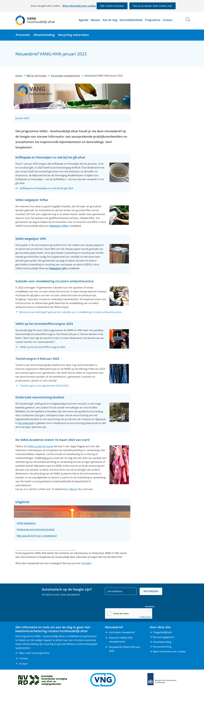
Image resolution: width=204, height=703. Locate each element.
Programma (152, 20)
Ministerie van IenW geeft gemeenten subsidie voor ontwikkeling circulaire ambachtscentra (70, 312)
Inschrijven (150, 591)
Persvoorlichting (162, 646)
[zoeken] (188, 19)
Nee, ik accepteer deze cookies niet (152, 5)
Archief (23, 663)
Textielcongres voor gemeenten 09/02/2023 (44, 385)
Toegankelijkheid (162, 632)
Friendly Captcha (145, 617)
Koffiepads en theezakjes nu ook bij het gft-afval (46, 188)
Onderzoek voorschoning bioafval (36, 529)
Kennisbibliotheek (131, 20)
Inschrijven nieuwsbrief (122, 632)
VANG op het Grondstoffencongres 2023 (42, 347)
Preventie (23, 35)
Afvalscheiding (44, 35)
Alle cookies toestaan (112, 5)
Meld (72, 489)
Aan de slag (110, 20)
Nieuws (95, 20)
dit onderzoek (26, 423)
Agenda (83, 20)
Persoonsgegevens (163, 637)
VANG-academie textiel (40, 446)
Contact (167, 20)
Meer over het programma (34, 653)
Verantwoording (162, 642)
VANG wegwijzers (26, 523)
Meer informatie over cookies (79, 5)
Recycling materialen (73, 35)
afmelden (86, 563)
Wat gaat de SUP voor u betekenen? (37, 535)
